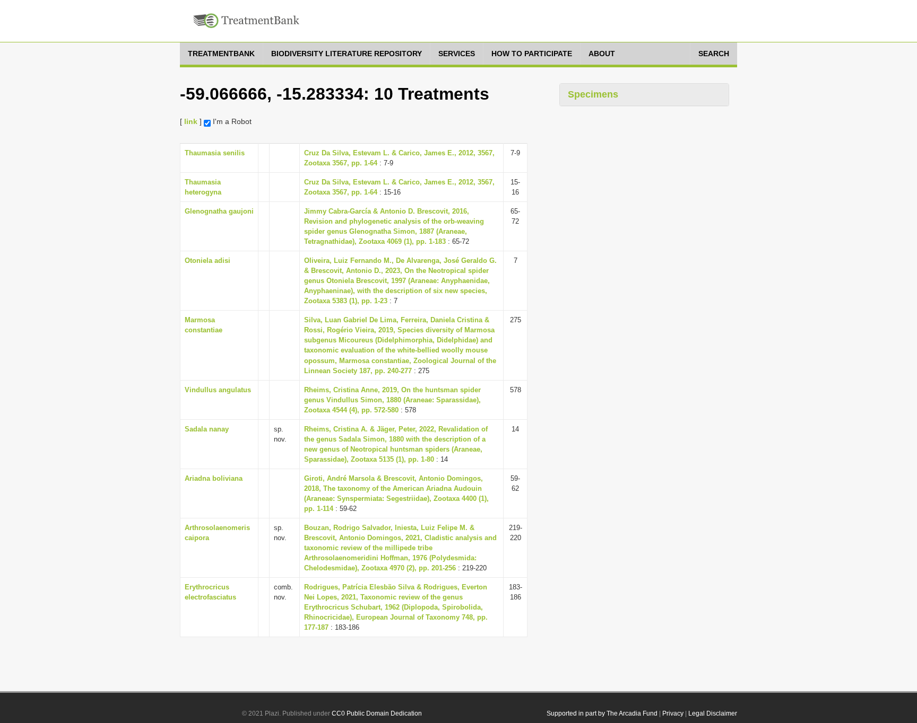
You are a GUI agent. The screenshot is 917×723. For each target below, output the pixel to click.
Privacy (673, 713)
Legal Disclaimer (712, 713)
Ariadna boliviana (214, 478)
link (190, 121)
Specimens (593, 94)
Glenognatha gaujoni (219, 211)
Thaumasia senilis (215, 153)
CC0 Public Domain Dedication (377, 713)
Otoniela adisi (207, 260)
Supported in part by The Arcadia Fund (602, 713)
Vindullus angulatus (218, 390)
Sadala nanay (207, 429)
